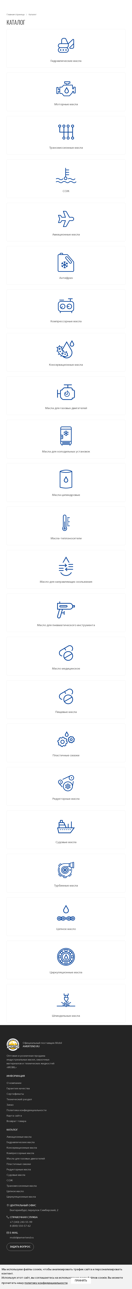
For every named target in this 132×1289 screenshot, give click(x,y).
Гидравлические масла (21, 1142)
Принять (81, 1280)
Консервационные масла (22, 1148)
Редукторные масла (19, 1169)
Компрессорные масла (20, 1153)
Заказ (10, 1105)
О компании (14, 1083)
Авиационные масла (19, 1137)
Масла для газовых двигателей (26, 1159)
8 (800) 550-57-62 (20, 1226)
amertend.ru (31, 1046)
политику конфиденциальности (45, 1283)
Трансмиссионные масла (22, 1186)
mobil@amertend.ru (22, 1237)
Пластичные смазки (19, 1164)
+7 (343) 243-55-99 (21, 1222)
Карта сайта (14, 1116)
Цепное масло (15, 1191)
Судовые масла (16, 1175)
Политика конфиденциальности (27, 1110)
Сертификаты (15, 1094)
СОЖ (10, 1180)
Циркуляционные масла (21, 1197)
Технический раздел (19, 1099)
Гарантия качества (18, 1088)
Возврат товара (16, 1121)
